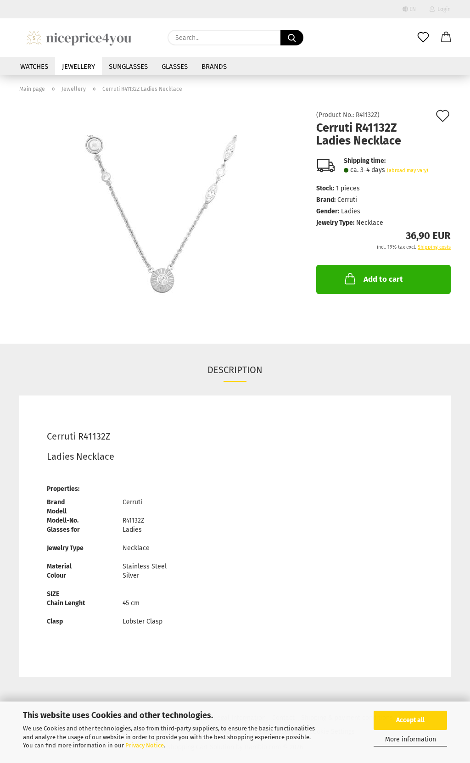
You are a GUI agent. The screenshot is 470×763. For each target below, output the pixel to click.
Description (235, 369)
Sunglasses (128, 66)
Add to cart (383, 279)
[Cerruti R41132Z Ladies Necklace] (160, 215)
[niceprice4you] (78, 37)
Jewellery (78, 66)
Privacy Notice (144, 745)
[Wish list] (423, 37)
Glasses (175, 66)
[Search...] (291, 37)
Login (443, 9)
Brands (214, 66)
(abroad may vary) (407, 170)
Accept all (410, 720)
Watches (34, 66)
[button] (446, 37)
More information (410, 739)
